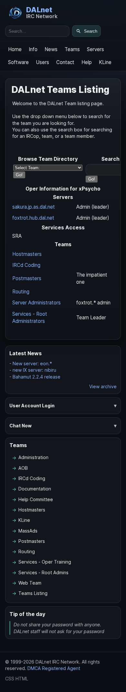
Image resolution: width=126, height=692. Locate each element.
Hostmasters (27, 254)
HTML (22, 678)
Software (18, 62)
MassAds (27, 530)
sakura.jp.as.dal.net (33, 207)
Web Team (29, 583)
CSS (9, 678)
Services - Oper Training (44, 562)
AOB (23, 468)
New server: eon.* (32, 363)
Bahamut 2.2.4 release (36, 376)
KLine (105, 62)
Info (33, 49)
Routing (20, 292)
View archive (103, 386)
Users (42, 62)
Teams (72, 49)
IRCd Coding (26, 265)
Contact (65, 62)
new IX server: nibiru (34, 370)
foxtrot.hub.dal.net (33, 218)
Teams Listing (32, 593)
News (51, 49)
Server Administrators (36, 303)
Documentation (34, 488)
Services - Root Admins (43, 572)
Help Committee (35, 499)
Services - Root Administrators (29, 317)
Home (15, 49)
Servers (95, 49)
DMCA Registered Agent (53, 668)
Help (86, 62)
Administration (33, 457)
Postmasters (26, 278)
